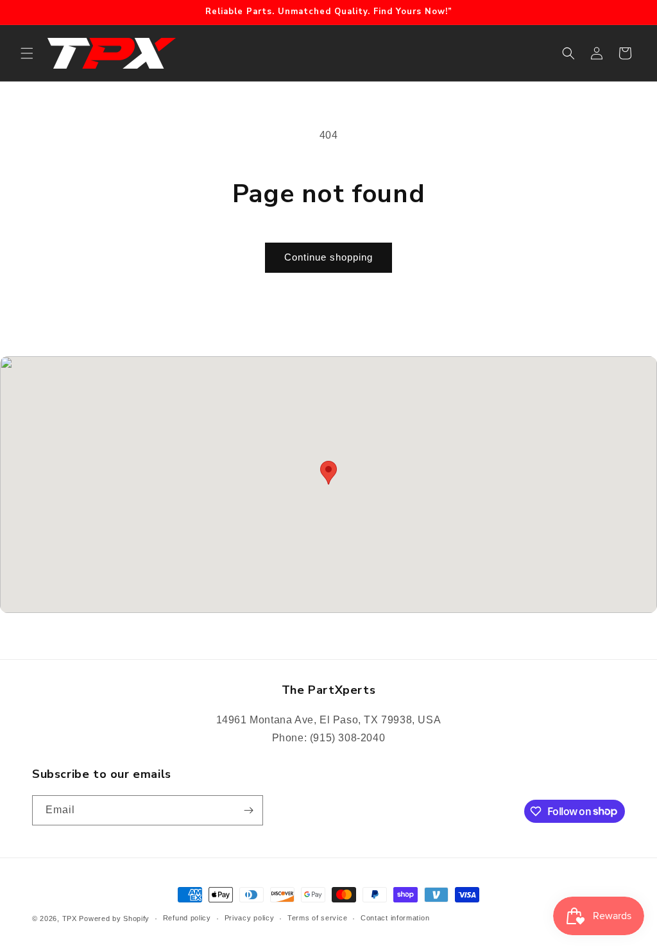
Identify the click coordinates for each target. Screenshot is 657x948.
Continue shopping (328, 257)
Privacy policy (250, 918)
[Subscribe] (248, 810)
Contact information (395, 918)
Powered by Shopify (114, 918)
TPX (69, 918)
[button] (27, 53)
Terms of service (317, 918)
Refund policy (187, 918)
